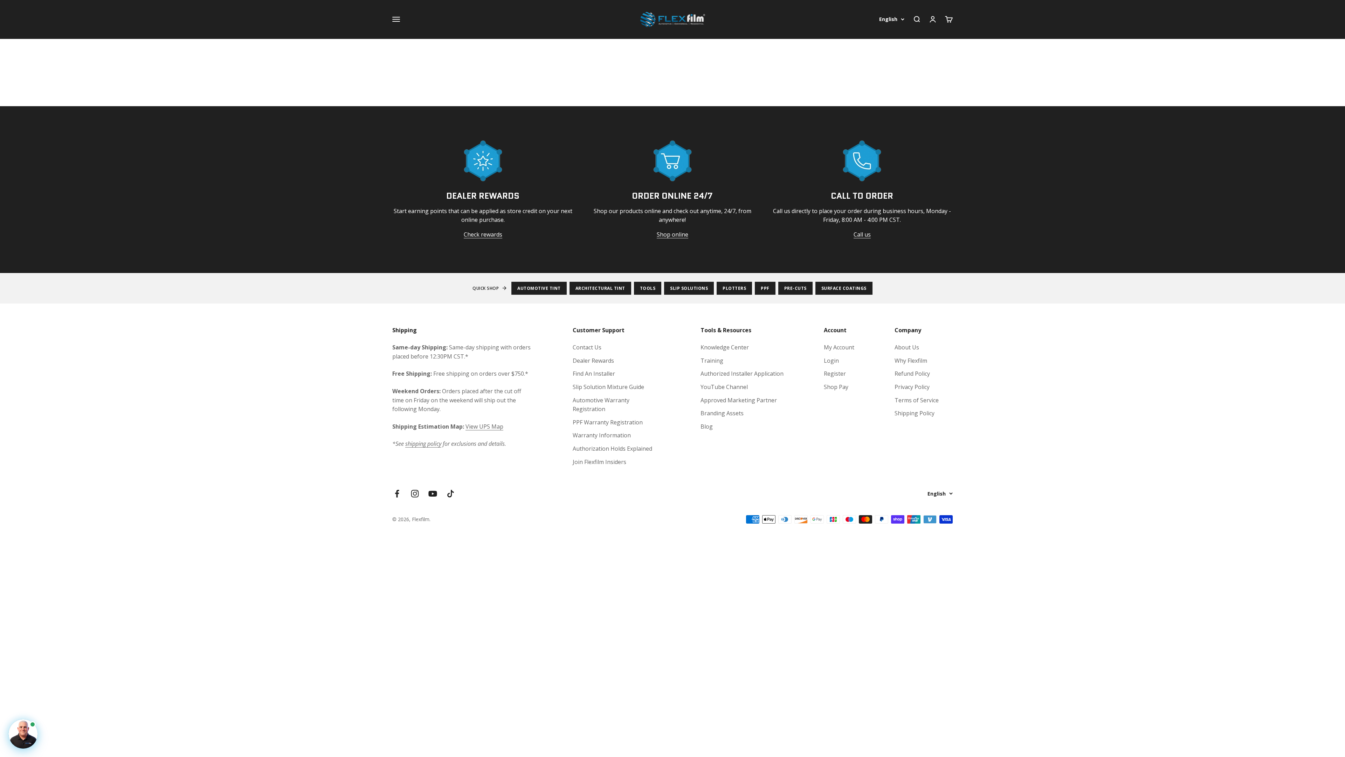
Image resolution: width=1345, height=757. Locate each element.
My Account (839, 347)
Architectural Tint (600, 288)
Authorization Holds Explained (612, 448)
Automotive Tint (539, 288)
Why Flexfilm (911, 360)
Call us (862, 234)
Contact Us (587, 347)
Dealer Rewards (593, 360)
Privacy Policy (912, 387)
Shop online (672, 234)
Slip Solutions (689, 288)
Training (712, 360)
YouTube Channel (724, 387)
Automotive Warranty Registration (601, 404)
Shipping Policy (914, 413)
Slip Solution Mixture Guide (608, 387)
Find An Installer (594, 373)
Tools (648, 288)
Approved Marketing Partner (739, 400)
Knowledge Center (725, 347)
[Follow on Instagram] (415, 493)
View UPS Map (484, 426)
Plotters (734, 288)
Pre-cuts (795, 288)
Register (835, 373)
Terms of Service (917, 400)
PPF (765, 288)
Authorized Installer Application (742, 373)
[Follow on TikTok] (450, 493)
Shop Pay (836, 387)
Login (831, 360)
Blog (707, 426)
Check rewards (483, 234)
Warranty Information (602, 435)
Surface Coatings (844, 288)
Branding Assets (722, 413)
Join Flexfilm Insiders (599, 462)
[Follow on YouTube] (432, 493)
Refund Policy (912, 373)
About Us (907, 347)
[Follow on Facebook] (397, 493)
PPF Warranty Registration (608, 422)
